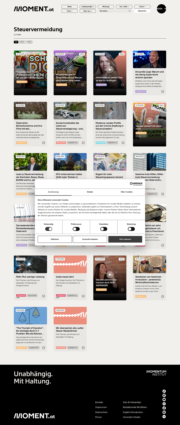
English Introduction (133, 412)
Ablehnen (55, 239)
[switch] (76, 229)
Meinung (105, 7)
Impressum (101, 407)
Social (141, 7)
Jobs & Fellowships (132, 402)
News (69, 7)
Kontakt (99, 402)
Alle (16, 42)
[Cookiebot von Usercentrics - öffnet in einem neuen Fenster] (131, 184)
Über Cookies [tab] (127, 192)
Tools (69, 11)
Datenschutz (101, 412)
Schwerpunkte (86, 7)
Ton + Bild (123, 7)
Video (29, 42)
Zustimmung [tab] (53, 192)
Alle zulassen (125, 239)
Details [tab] (90, 192)
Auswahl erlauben (90, 239)
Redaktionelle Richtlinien (135, 407)
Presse (98, 417)
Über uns (86, 11)
